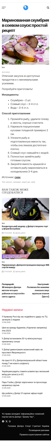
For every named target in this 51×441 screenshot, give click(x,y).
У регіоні (36, 426)
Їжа (3, 67)
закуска (9, 182)
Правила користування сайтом (34, 434)
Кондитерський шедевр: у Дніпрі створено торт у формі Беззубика (25, 227)
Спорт (28, 426)
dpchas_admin (20, 233)
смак (18, 177)
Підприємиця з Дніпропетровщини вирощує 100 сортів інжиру (25, 266)
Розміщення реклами (39, 430)
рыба (33, 182)
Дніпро (20, 426)
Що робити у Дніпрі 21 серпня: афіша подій (22, 393)
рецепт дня (26, 182)
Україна (45, 426)
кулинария (17, 182)
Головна (12, 426)
